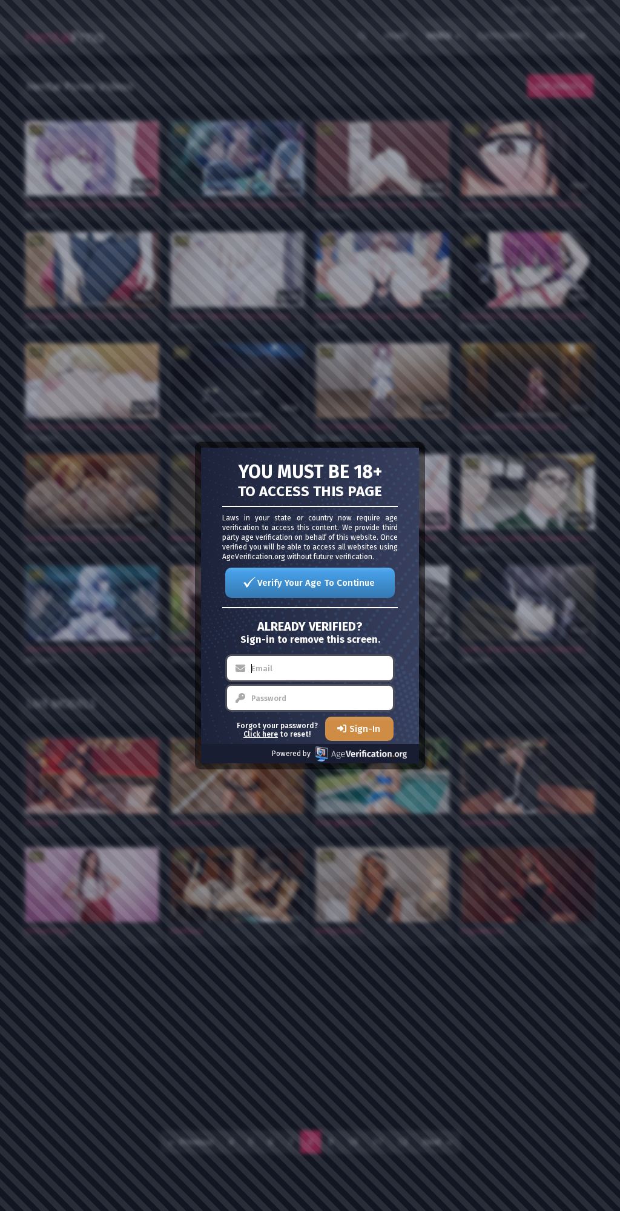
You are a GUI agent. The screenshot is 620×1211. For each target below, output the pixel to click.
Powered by (291, 753)
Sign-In (364, 728)
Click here (260, 734)
